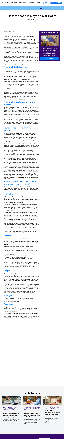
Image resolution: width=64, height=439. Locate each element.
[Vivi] (5, 3)
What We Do (22, 2)
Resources (31, 2)
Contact (38, 2)
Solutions (14, 2)
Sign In (47, 2)
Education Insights (32, 21)
